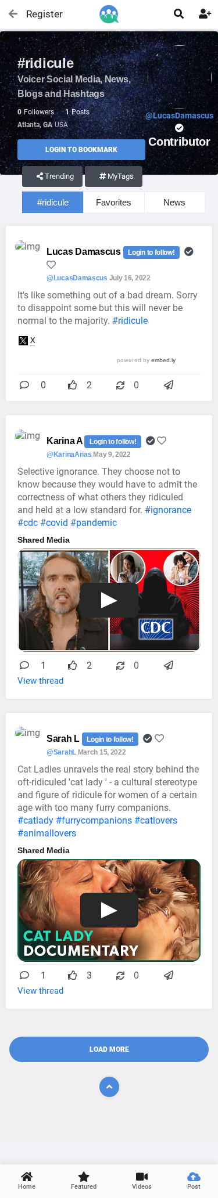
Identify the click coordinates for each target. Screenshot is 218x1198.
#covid (54, 522)
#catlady (35, 820)
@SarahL (61, 752)
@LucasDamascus (77, 278)
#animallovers (46, 833)
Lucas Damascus (85, 252)
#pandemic (93, 522)
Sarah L (64, 739)
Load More (109, 1049)
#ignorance (168, 509)
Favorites (113, 202)
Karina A (65, 441)
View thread (40, 681)
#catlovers (155, 820)
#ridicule (53, 202)
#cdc (27, 522)
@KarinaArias (69, 454)
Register (39, 14)
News (174, 202)
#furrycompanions (94, 820)
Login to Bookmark (81, 150)
